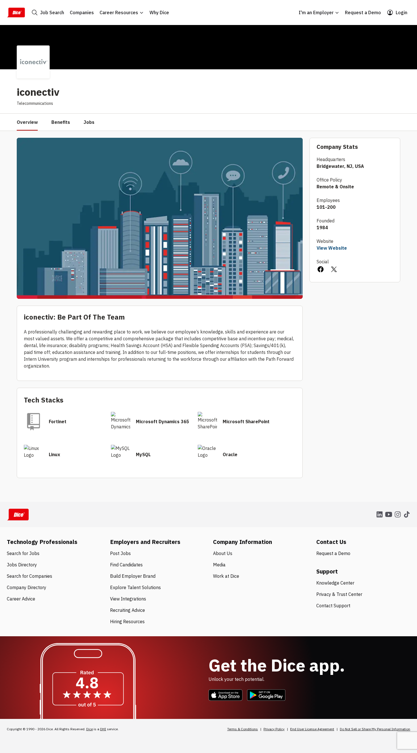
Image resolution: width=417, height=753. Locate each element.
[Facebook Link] (320, 270)
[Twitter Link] (334, 270)
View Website (332, 248)
